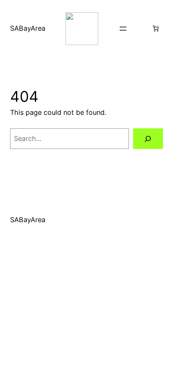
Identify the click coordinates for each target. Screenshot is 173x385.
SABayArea (27, 28)
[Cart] (155, 28)
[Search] (148, 138)
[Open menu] (123, 29)
